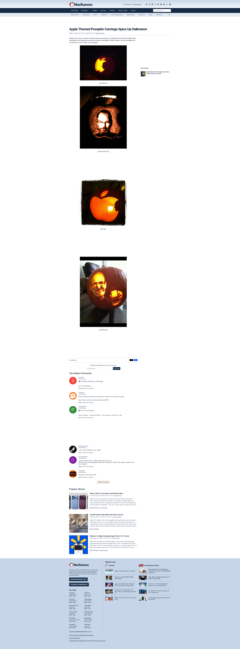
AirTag (150, 14)
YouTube (111, 565)
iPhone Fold (86, 14)
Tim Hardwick (87, 605)
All (169, 14)
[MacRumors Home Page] (81, 4)
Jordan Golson (99, 33)
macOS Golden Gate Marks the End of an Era (106, 515)
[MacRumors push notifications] (164, 4)
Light (101, 640)
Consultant (82, 470)
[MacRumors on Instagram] (149, 4)
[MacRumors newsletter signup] (170, 4)
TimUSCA (81, 392)
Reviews (112, 10)
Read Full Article (94, 508)
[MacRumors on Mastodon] (158, 4)
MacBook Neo (130, 14)
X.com (74, 595)
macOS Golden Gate (117, 14)
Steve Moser (72, 624)
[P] (73, 413)
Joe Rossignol (117, 495)
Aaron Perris (87, 624)
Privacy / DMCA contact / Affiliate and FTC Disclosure (81, 635)
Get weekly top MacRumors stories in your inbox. (103, 365)
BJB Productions (83, 446)
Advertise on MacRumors (79, 584)
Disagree (91, 388)
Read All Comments (103, 482)
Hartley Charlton (73, 611)
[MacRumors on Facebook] (152, 4)
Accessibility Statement (74, 638)
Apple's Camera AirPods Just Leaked (125, 571)
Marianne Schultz (88, 611)
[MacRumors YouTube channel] (161, 4)
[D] (73, 463)
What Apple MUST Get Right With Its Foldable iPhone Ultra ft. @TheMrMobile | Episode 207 (159, 571)
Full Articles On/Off (83, 640)
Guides (95, 10)
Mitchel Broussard (73, 605)
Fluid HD (94, 640)
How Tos (103, 10)
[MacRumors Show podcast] (146, 4)
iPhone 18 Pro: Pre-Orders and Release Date (106, 493)
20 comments (103, 508)
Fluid (90, 640)
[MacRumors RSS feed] (167, 4)
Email (70, 595)
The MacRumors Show (151, 565)
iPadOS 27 (104, 14)
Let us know (137, 4)
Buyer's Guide (122, 10)
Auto (98, 640)
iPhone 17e (142, 14)
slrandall (81, 377)
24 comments (73, 360)
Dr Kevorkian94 (83, 456)
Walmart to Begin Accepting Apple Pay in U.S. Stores (109, 536)
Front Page (74, 10)
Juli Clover (71, 599)
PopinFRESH (82, 406)
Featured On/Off (73, 640)
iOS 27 (95, 14)
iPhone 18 (159, 14)
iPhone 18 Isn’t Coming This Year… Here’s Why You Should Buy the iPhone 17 (125, 591)
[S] (73, 384)
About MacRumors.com (78, 579)
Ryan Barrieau (87, 618)
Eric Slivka (86, 592)
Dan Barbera (72, 618)
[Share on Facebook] (136, 360)
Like (87, 388)
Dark (104, 640)
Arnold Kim (72, 592)
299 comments (104, 550)
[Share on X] (131, 360)
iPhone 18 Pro (75, 14)
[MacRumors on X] (155, 4)
